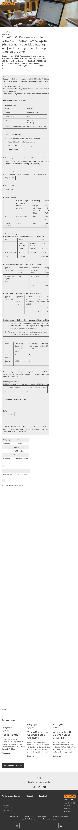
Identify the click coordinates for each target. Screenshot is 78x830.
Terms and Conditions (50, 819)
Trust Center (14, 816)
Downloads (43, 796)
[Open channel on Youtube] (44, 786)
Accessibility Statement (28, 819)
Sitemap (27, 816)
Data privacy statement (60, 816)
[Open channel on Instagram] (33, 786)
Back (4, 709)
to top (39, 778)
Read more (6, 753)
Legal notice (42, 816)
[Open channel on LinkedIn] (39, 786)
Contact (30, 796)
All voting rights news (13, 765)
